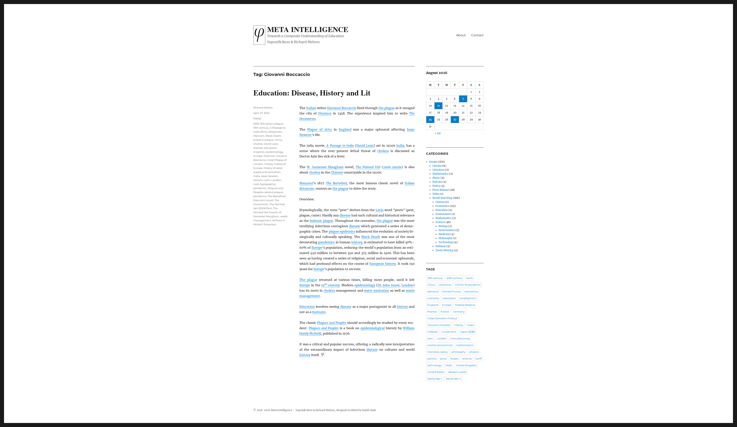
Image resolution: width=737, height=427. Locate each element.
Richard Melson (263, 107)
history (356, 242)
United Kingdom (466, 365)
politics (431, 358)
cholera (383, 151)
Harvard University (439, 325)
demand (432, 291)
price (443, 358)
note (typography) (264, 184)
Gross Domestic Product (442, 318)
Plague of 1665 (319, 129)
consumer (445, 284)
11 (438, 105)
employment (468, 298)
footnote (319, 312)
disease (345, 215)
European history (382, 264)
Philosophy (445, 238)
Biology (443, 226)
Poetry (436, 186)
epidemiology (364, 285)
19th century (261, 127)
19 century (330, 285)
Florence (324, 113)
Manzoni (306, 183)
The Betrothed (336, 183)
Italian (311, 108)
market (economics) (439, 345)
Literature (438, 169)
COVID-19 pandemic (468, 284)
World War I (434, 378)
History (268, 163)
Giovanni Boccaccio (341, 108)
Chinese (337, 172)
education (270, 147)
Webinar (440, 246)
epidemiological (372, 328)
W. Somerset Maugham (325, 167)
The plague (308, 280)
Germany (459, 311)
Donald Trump (451, 291)
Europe (316, 247)
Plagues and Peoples (331, 323)
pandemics (326, 242)
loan (430, 338)
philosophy (459, 351)
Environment (447, 230)
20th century (455, 278)
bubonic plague (321, 221)
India (400, 145)
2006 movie (392, 167)
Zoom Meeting (444, 250)
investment (449, 331)
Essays (257, 118)
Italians (258, 180)
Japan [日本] (467, 331)
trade (448, 365)
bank (469, 278)
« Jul (437, 133)
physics (474, 351)
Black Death (370, 237)
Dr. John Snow (389, 285)
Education (307, 307)
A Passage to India (340, 145)
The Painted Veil (368, 167)
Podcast (437, 181)
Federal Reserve (465, 304)
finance (432, 311)
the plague (386, 108)
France (445, 311)
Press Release (440, 190)
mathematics (464, 345)
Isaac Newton (269, 176)
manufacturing (460, 338)
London (407, 285)
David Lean (365, 145)
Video (435, 194)
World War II (453, 378)
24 (430, 119)
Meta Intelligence (307, 29)
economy (433, 298)
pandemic (259, 188)
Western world (457, 372)
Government (443, 214)
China (278, 139)
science (467, 358)
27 (454, 119)
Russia (454, 358)
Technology (446, 242)
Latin (380, 210)
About (461, 35)
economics (471, 291)
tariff (478, 358)
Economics (442, 206)
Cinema (437, 165)
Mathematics (440, 173)
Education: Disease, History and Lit (311, 92)
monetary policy (437, 351)
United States (435, 372)
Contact (477, 35)
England (345, 129)
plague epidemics (342, 231)
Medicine (444, 234)
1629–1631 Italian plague (268, 123)
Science (440, 222)
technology (434, 365)
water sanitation (376, 290)
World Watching (442, 198)
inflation (432, 331)
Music (436, 177)
